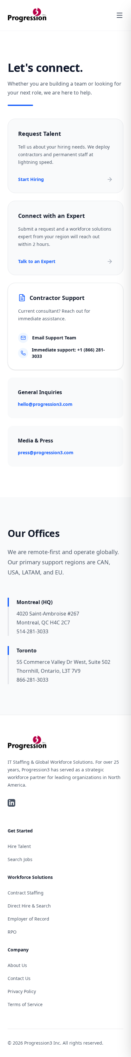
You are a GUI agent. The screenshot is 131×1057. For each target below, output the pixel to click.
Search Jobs (20, 859)
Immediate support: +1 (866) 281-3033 (68, 353)
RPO (12, 932)
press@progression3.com (45, 452)
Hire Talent (19, 846)
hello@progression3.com (45, 404)
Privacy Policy (22, 991)
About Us (17, 965)
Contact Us (19, 978)
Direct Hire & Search (29, 906)
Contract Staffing (26, 893)
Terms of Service (25, 1004)
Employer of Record (28, 919)
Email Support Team (54, 338)
